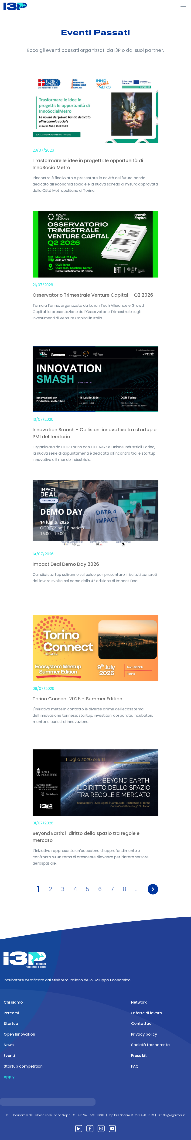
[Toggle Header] (183, 6)
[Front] (20, 6)
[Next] (153, 889)
